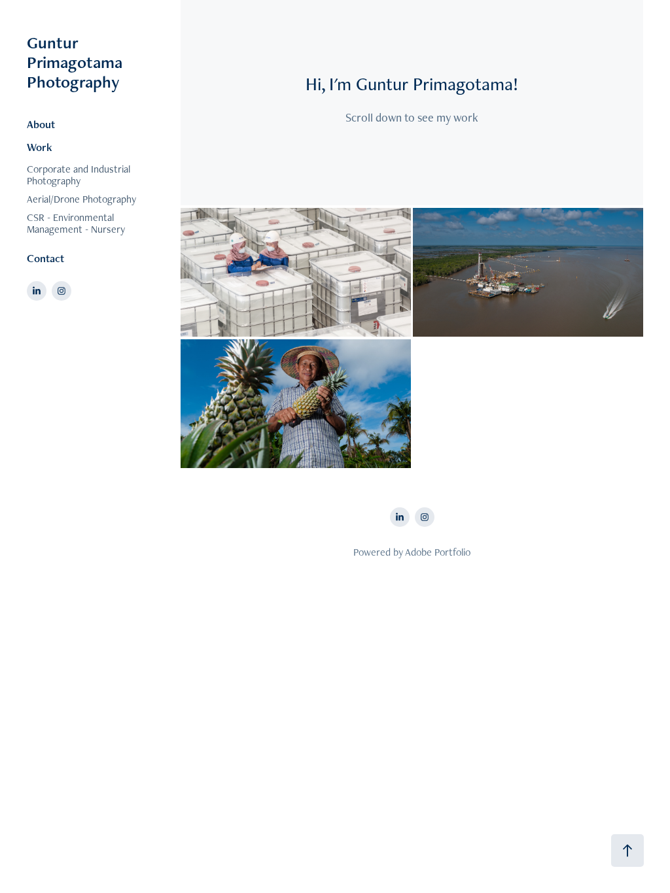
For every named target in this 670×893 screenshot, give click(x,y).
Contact (45, 258)
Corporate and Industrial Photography (78, 175)
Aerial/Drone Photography (81, 199)
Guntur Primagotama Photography (76, 62)
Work (39, 147)
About (41, 124)
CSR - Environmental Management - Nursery (76, 223)
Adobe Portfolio (437, 552)
